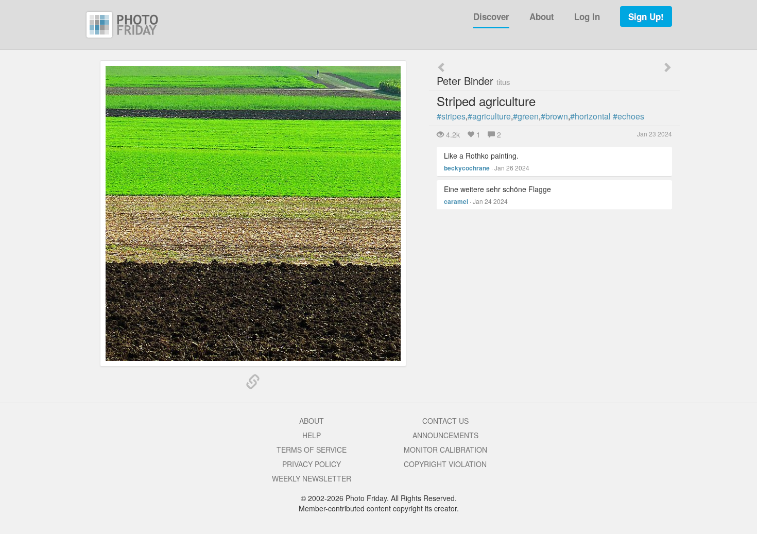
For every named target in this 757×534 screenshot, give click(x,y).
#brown (554, 116)
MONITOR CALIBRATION (445, 449)
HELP (311, 435)
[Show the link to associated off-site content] (253, 382)
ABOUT (311, 421)
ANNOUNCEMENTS (445, 435)
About (541, 16)
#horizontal (590, 116)
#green (526, 116)
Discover (491, 16)
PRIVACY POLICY (311, 464)
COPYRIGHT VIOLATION (445, 464)
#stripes (451, 116)
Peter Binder (473, 80)
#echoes (628, 116)
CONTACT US (445, 421)
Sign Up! (646, 16)
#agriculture (489, 116)
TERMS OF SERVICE (312, 449)
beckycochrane (467, 168)
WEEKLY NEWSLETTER (311, 478)
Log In (587, 16)
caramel (456, 201)
